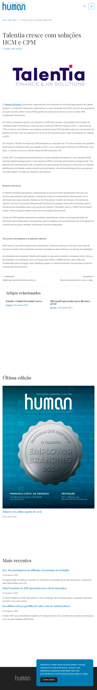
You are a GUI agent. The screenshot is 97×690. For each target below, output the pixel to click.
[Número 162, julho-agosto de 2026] (48, 447)
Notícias (19, 49)
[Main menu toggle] (92, 6)
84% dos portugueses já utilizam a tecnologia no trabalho (36, 570)
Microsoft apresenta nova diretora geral (70, 302)
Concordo (49, 680)
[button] (85, 6)
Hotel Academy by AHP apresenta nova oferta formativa (35, 588)
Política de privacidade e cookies (74, 674)
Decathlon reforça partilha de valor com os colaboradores (36, 606)
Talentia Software (12, 104)
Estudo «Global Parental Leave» (24, 301)
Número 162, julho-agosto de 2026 (22, 511)
